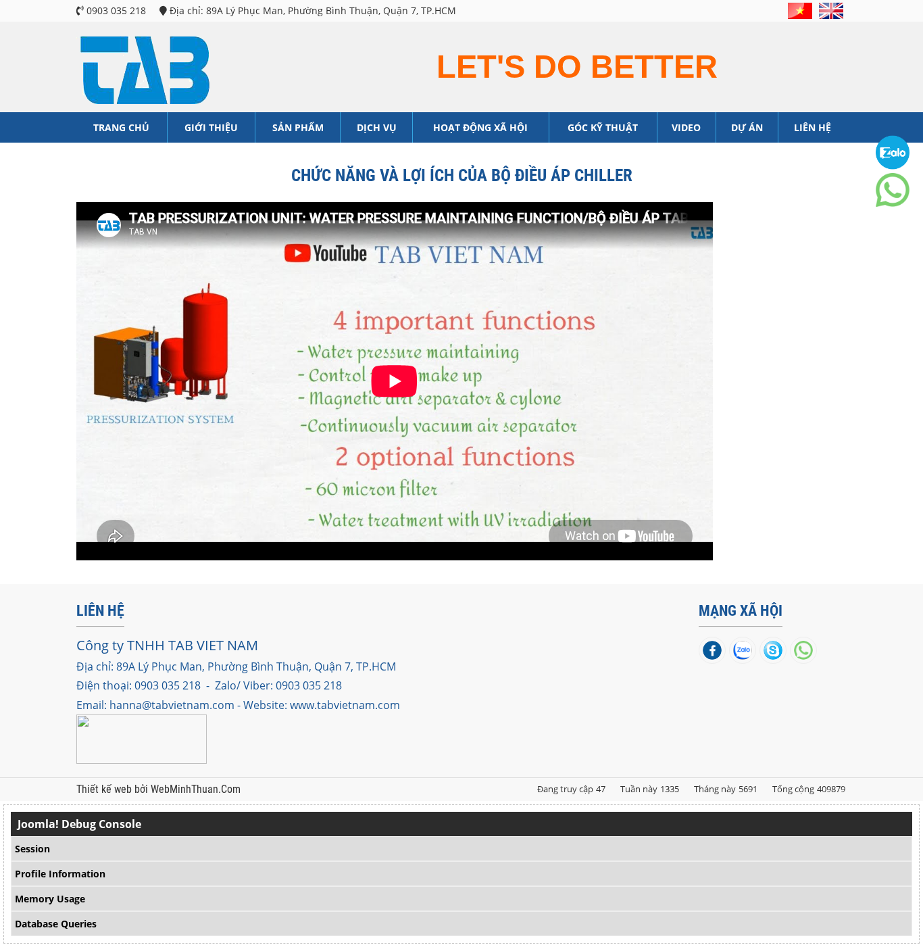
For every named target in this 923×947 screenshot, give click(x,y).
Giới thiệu (211, 127)
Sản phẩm (298, 127)
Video (686, 127)
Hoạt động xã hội (480, 127)
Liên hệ (812, 127)
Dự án (747, 127)
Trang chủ (121, 127)
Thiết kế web (105, 789)
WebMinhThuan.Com (196, 789)
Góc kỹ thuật (603, 127)
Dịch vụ (377, 127)
